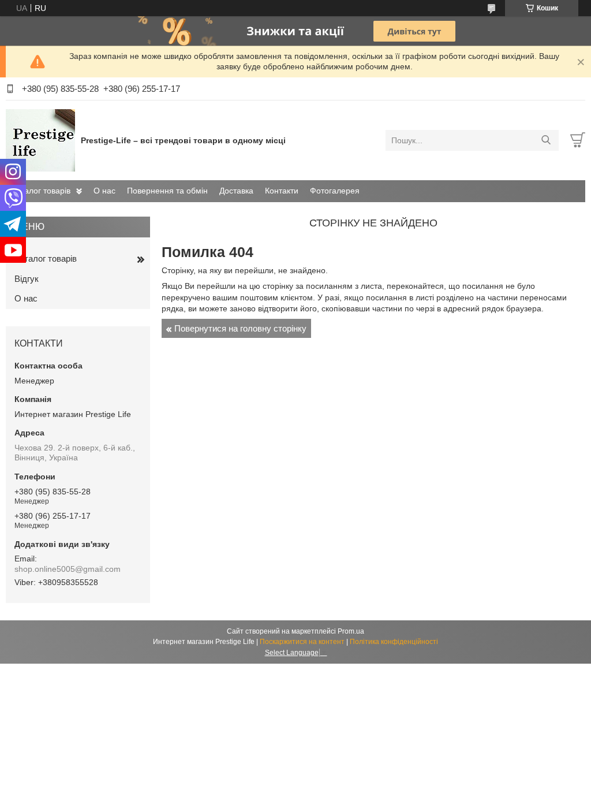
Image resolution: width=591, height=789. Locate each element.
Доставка (236, 190)
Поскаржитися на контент (302, 642)
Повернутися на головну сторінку (240, 328)
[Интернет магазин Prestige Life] (40, 139)
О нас (104, 190)
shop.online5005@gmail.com (67, 569)
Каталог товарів (41, 190)
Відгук (26, 279)
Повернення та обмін (167, 190)
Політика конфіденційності (394, 642)
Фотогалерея (335, 190)
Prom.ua (351, 631)
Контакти (281, 190)
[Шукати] (546, 140)
